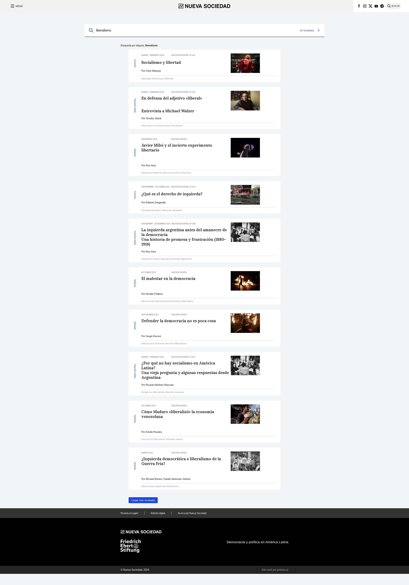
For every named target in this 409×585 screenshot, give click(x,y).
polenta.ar (282, 569)
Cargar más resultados (143, 500)
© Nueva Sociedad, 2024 (135, 569)
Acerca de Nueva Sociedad (192, 513)
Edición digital (158, 513)
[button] (16, 6)
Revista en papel (129, 513)
